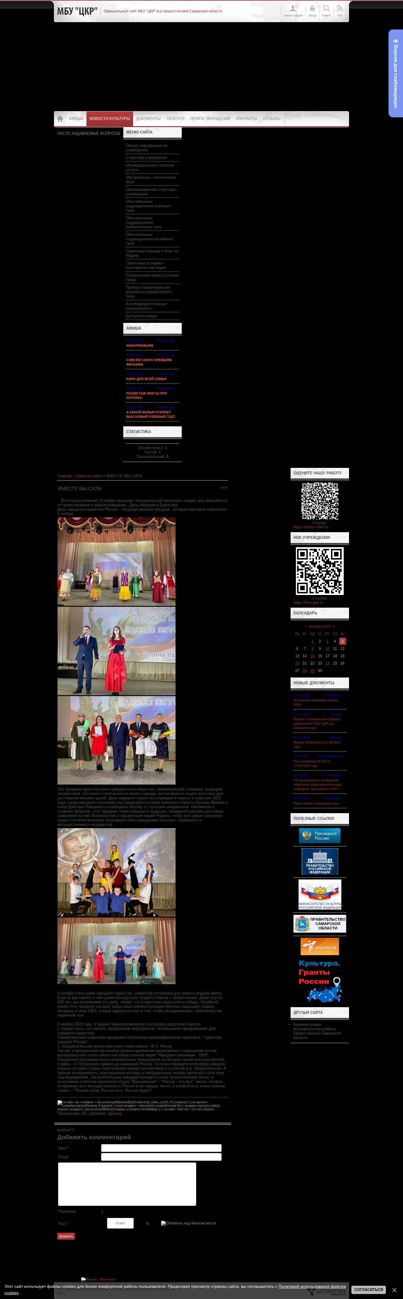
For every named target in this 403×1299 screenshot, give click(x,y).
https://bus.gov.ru (308, 602)
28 (305, 671)
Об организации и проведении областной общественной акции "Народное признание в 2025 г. (317, 784)
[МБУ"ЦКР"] (77, 11)
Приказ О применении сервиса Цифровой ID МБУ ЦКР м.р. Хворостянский (317, 723)
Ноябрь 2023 (320, 626)
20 (297, 663)
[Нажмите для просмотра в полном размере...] (117, 604)
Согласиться (368, 1290)
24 (327, 663)
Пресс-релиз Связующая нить (316, 803)
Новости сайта (89, 476)
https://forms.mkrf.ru (310, 527)
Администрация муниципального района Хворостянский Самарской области (317, 1031)
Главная (64, 476)
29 (312, 671)
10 (327, 649)
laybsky (115, 1113)
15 (312, 656)
